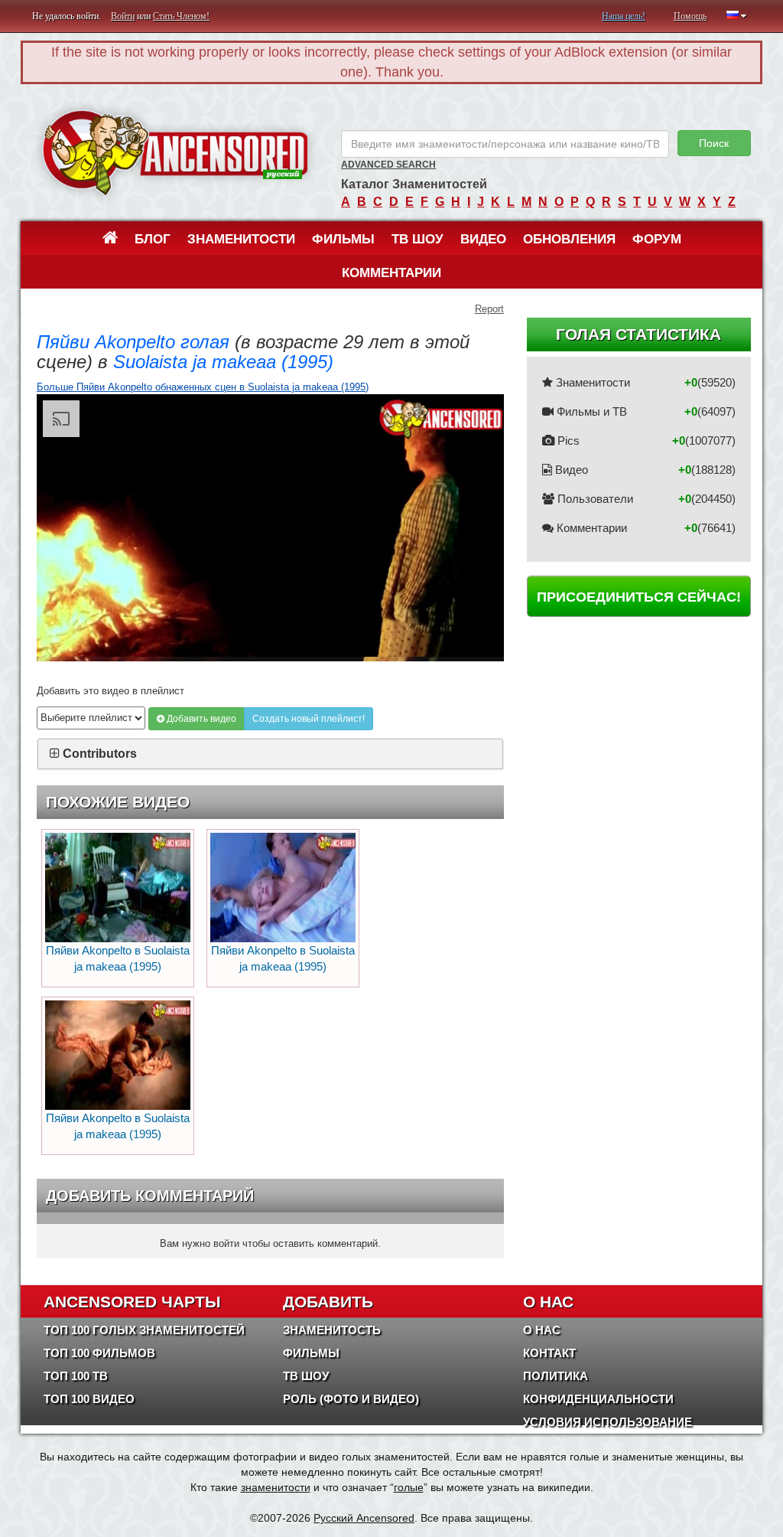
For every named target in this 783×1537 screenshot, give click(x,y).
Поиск (714, 143)
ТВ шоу (417, 239)
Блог (153, 239)
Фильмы (343, 239)
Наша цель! (623, 16)
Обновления (569, 239)
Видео (483, 239)
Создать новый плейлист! (308, 718)
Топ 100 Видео (89, 1398)
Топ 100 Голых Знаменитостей (144, 1329)
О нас (541, 1329)
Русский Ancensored (364, 1518)
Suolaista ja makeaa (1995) (223, 361)
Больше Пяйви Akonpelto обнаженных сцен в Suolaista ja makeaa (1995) (203, 387)
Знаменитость (332, 1329)
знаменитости (275, 1487)
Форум (656, 239)
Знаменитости (241, 239)
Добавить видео (200, 718)
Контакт (549, 1352)
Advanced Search (388, 164)
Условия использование (607, 1421)
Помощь (690, 16)
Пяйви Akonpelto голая (133, 341)
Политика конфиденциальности (598, 1387)
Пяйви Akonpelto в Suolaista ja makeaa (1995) (118, 959)
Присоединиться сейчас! (639, 597)
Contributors (100, 753)
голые (409, 1487)
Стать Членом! (181, 16)
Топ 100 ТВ (76, 1375)
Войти (123, 16)
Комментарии (391, 273)
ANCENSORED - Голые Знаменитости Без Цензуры (175, 152)
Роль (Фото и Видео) (351, 1398)
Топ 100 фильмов (99, 1352)
